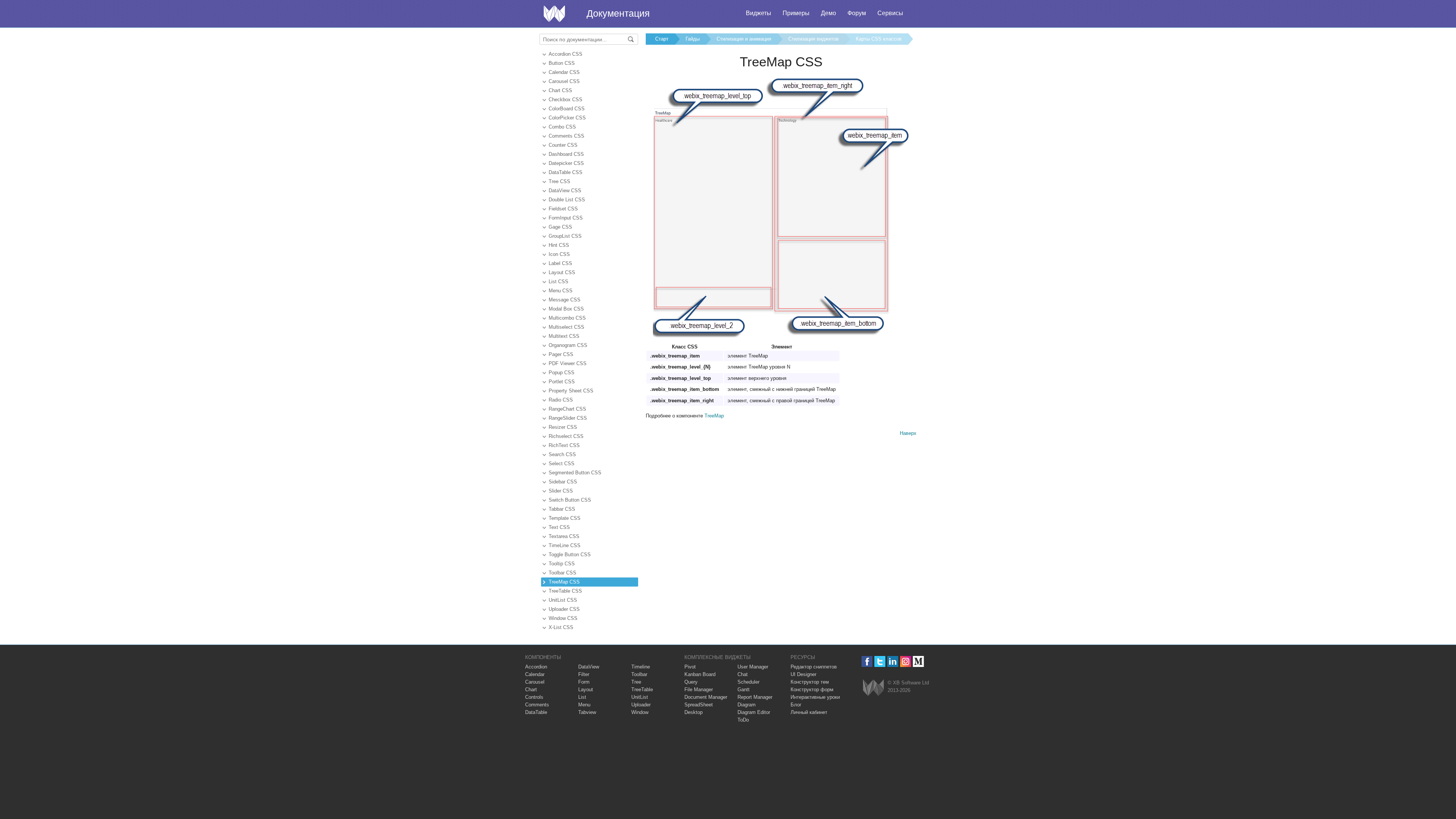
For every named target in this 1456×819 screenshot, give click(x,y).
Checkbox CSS (565, 99)
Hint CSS (559, 245)
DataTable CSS (565, 172)
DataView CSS (565, 190)
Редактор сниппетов (814, 667)
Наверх (908, 433)
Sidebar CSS (563, 482)
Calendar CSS (564, 72)
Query (691, 682)
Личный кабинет (809, 712)
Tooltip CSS (562, 563)
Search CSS (562, 454)
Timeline (640, 667)
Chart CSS (560, 90)
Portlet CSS (562, 381)
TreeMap (714, 416)
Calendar (534, 674)
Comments (537, 705)
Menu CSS (561, 290)
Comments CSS (566, 136)
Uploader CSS (564, 609)
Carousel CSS (564, 81)
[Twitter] (880, 661)
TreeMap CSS (564, 582)
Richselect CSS (566, 436)
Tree (636, 682)
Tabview (587, 712)
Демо (828, 13)
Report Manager (754, 697)
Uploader (641, 705)
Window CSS (563, 618)
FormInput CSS (566, 218)
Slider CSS (561, 491)
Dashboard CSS (566, 154)
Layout (585, 689)
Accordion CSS (565, 54)
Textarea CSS (564, 536)
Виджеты (758, 13)
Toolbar (639, 674)
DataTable (536, 712)
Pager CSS (561, 354)
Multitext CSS (564, 336)
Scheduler (748, 682)
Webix (873, 687)
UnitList (639, 697)
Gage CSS (560, 227)
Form (584, 682)
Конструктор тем (810, 682)
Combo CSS (562, 127)
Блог (796, 705)
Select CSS (561, 463)
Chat (742, 674)
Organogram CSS (568, 345)
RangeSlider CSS (568, 418)
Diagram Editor (753, 712)
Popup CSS (561, 372)
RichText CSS (564, 445)
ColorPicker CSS (567, 118)
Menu (584, 705)
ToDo (743, 720)
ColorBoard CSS (567, 108)
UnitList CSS (563, 600)
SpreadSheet (698, 705)
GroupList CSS (565, 236)
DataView (588, 667)
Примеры (796, 13)
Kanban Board (699, 674)
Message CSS (565, 300)
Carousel (534, 682)
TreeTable (642, 689)
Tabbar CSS (562, 509)
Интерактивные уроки (815, 697)
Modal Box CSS (566, 309)
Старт (661, 39)
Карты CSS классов (879, 39)
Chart (531, 689)
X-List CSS (561, 627)
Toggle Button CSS (570, 554)
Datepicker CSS (566, 163)
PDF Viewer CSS (568, 363)
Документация (618, 13)
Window (639, 712)
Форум (856, 13)
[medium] (918, 661)
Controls (534, 697)
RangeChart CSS (567, 409)
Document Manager (705, 697)
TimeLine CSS (565, 545)
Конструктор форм (812, 689)
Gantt (743, 689)
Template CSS (565, 518)
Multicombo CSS (567, 318)
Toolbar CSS (562, 573)
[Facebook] (867, 661)
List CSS (558, 281)
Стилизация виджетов (813, 39)
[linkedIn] (893, 661)
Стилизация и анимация (744, 39)
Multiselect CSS (566, 327)
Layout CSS (562, 272)
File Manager (698, 689)
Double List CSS (567, 199)
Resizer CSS (563, 427)
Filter (583, 674)
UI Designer (803, 674)
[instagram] (906, 661)
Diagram (746, 705)
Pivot (690, 667)
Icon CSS (559, 254)
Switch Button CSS (570, 500)
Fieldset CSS (563, 209)
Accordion (536, 667)
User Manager (752, 667)
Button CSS (562, 63)
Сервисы (890, 13)
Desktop (693, 712)
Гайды (693, 39)
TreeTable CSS (565, 591)
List (582, 697)
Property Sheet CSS (571, 391)
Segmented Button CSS (575, 472)
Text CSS (559, 527)
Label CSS (560, 263)
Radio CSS (561, 400)
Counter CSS (563, 145)
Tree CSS (559, 181)
